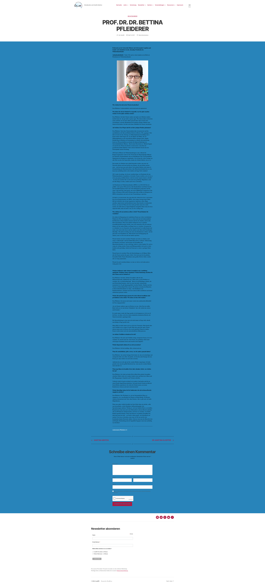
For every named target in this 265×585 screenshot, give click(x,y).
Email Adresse (96, 542)
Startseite (119, 5)
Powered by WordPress (106, 581)
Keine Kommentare (143, 35)
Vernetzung (133, 5)
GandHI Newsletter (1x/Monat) (101, 552)
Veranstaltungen (159, 5)
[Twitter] (161, 517)
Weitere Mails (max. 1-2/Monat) (101, 554)
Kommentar (115, 463)
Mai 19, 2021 (131, 35)
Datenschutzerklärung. (122, 570)
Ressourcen (170, 5)
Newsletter (141, 5)
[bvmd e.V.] (172, 517)
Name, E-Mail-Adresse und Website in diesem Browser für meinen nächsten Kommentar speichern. (132, 492)
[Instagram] (164, 517)
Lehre (125, 5)
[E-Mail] (168, 517)
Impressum (180, 5)
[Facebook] (157, 517)
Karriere (149, 5)
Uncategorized (132, 16)
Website (114, 484)
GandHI (122, 35)
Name (114, 477)
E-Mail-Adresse (137, 477)
